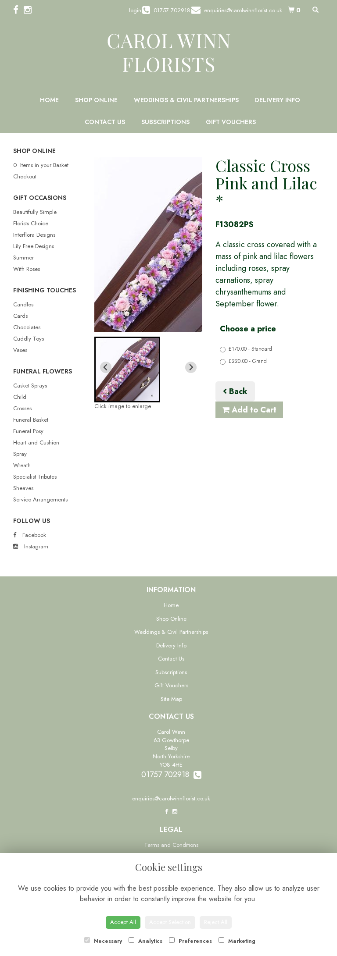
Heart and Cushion (36, 442)
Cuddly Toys (28, 338)
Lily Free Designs (33, 246)
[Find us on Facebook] (18, 10)
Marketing (240, 941)
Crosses (22, 408)
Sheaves (23, 488)
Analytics (149, 941)
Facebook (33, 535)
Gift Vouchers (231, 121)
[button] (127, 369)
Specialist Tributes (35, 477)
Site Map (171, 699)
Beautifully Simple (35, 212)
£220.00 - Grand (248, 361)
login (135, 10)
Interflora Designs (34, 235)
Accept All (123, 922)
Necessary (107, 941)
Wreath (22, 465)
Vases (20, 350)
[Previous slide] (105, 367)
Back (237, 391)
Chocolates (26, 327)
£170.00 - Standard (250, 349)
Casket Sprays (30, 385)
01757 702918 (167, 774)
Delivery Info (277, 100)
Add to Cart (252, 410)
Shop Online (96, 100)
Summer (23, 257)
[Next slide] (191, 367)
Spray (20, 454)
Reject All (215, 922)
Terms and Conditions (171, 845)
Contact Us (105, 121)
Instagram (35, 546)
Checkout (24, 176)
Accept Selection (170, 922)
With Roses (26, 269)
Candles (23, 304)
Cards (20, 316)
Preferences (194, 941)
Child (19, 397)
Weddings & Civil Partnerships (186, 100)
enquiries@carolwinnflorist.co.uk (171, 798)
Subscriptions (165, 121)
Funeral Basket (30, 420)
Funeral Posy (28, 431)
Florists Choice (30, 223)
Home (49, 100)
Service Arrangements (40, 499)
